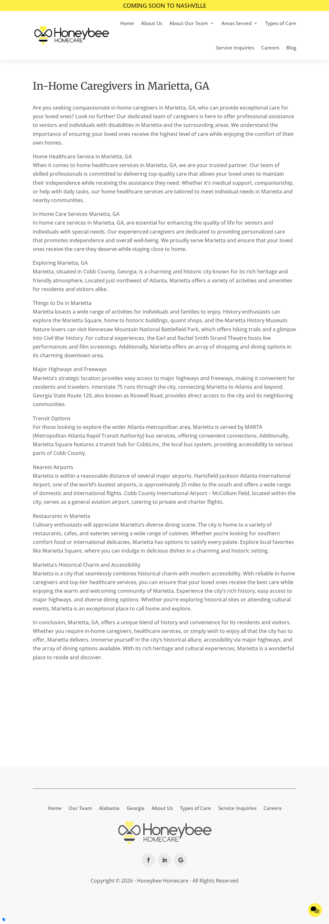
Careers (270, 47)
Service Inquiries (235, 47)
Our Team (80, 807)
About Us (151, 23)
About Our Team (188, 23)
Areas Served (236, 23)
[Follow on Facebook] (148, 860)
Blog (291, 47)
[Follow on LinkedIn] (164, 860)
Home (127, 23)
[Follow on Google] (180, 860)
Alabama (109, 807)
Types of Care (280, 23)
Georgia (136, 807)
